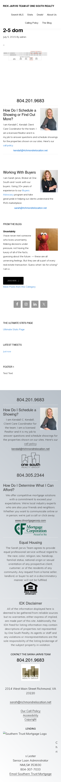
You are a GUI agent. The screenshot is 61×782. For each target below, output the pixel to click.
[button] (56, 23)
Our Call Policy (31, 711)
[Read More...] (16, 281)
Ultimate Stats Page (14, 329)
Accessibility (30, 715)
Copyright (30, 719)
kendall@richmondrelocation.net (30, 150)
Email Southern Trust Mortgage (30, 774)
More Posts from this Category (19, 286)
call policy (8, 145)
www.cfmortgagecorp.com (30, 520)
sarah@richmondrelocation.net (30, 208)
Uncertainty (9, 231)
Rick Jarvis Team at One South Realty (28, 6)
